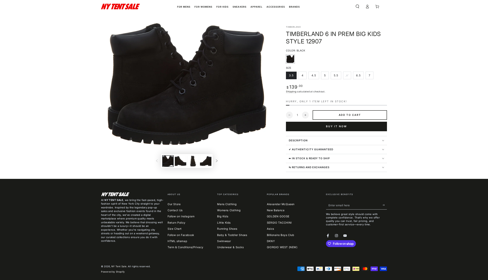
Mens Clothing (227, 204)
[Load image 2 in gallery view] (180, 161)
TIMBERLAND (293, 27)
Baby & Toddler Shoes (232, 235)
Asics (270, 228)
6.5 (360, 76)
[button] (357, 6)
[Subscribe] (385, 205)
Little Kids (224, 222)
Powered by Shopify (113, 271)
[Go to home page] (120, 6)
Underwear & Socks (230, 247)
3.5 (293, 76)
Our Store (174, 204)
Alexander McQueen (281, 204)
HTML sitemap (177, 241)
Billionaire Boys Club (280, 235)
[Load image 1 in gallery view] (168, 161)
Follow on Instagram (181, 216)
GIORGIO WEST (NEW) (282, 247)
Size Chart (175, 228)
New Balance (276, 210)
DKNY (271, 241)
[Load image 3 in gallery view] (193, 161)
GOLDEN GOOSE (278, 216)
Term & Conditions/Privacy (185, 247)
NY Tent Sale (119, 266)
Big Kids (222, 216)
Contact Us (175, 210)
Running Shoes (227, 228)
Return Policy (176, 222)
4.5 (315, 76)
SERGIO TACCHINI (279, 222)
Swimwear (224, 241)
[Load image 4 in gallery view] (205, 161)
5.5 (337, 76)
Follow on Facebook (181, 235)
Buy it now (336, 126)
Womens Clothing (229, 210)
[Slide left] (157, 161)
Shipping (291, 91)
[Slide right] (217, 161)
